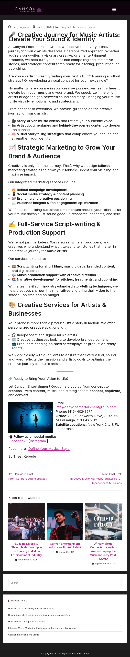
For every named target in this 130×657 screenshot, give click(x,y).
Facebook (17, 441)
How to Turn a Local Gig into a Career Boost (31, 608)
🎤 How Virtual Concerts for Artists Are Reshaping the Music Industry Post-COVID (103, 551)
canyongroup (21, 27)
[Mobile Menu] (114, 9)
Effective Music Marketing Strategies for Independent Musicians (42, 628)
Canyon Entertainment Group (77, 27)
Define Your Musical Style (49, 449)
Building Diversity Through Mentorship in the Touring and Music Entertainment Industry (26, 549)
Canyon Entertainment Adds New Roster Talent (65, 545)
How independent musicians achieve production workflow (39, 615)
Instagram (38, 441)
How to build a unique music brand (26, 621)
